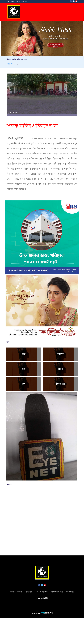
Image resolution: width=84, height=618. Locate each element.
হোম (8, 2)
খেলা (23, 369)
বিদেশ (60, 369)
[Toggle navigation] (76, 6)
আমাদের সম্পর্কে (15, 2)
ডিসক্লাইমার (70, 591)
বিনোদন (60, 354)
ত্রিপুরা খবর (60, 384)
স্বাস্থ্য (23, 354)
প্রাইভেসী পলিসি (57, 591)
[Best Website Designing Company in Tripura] (47, 613)
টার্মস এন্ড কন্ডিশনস (41, 591)
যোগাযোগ (24, 2)
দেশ (23, 384)
